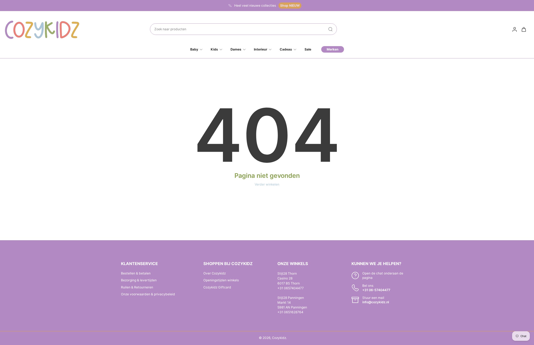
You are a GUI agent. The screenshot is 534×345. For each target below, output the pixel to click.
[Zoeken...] (330, 29)
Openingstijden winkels (221, 280)
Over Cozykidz (214, 273)
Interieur (260, 49)
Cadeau (286, 49)
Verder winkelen (267, 184)
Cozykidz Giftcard (217, 287)
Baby (194, 49)
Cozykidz (279, 338)
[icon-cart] (523, 29)
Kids (214, 49)
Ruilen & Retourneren (137, 287)
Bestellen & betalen (136, 273)
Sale (308, 49)
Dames (235, 49)
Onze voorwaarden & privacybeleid (148, 294)
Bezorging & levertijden (139, 280)
